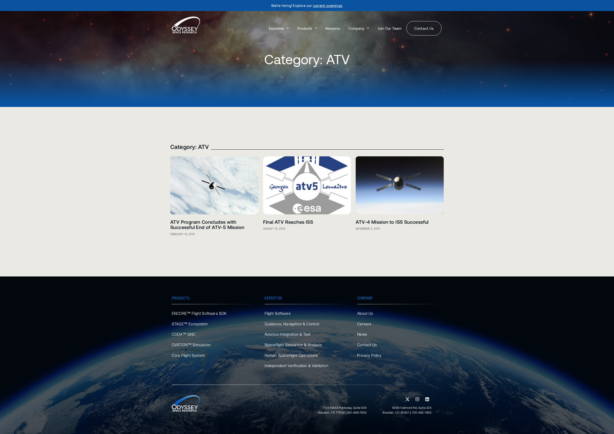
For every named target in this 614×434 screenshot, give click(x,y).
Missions (332, 28)
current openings (327, 5)
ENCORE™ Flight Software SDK (199, 313)
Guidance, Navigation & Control (292, 324)
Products (304, 28)
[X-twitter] (407, 399)
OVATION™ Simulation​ (191, 344)
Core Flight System (188, 355)
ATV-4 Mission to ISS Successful (392, 222)
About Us (365, 313)
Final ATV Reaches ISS (288, 222)
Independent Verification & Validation (297, 365)
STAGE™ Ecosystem (190, 324)
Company (356, 28)
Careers (364, 324)
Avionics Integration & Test (287, 334)
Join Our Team (389, 28)
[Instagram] (417, 399)
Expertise (276, 28)
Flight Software (278, 313)
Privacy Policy (369, 355)
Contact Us (367, 344)
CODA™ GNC (183, 334)
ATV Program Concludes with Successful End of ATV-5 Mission (207, 224)
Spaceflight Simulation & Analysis (293, 344)
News (362, 334)
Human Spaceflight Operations (291, 355)
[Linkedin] (427, 399)
